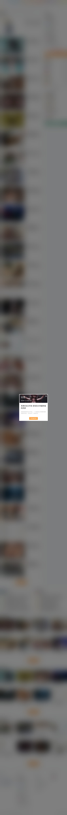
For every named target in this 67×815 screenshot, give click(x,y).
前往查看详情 (33, 418)
